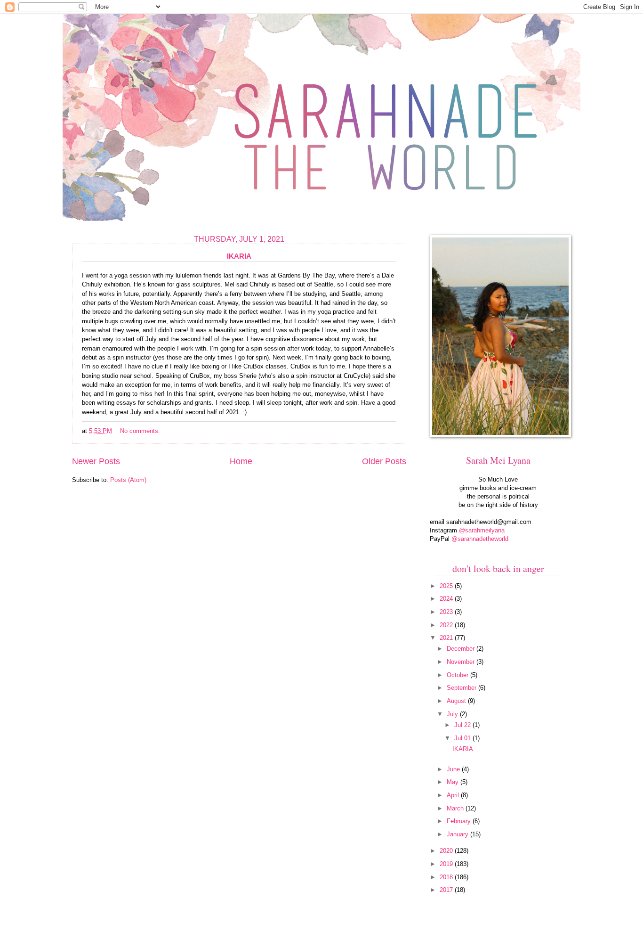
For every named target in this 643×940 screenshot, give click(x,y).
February (460, 821)
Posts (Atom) (128, 479)
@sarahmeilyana (482, 530)
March (456, 808)
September (462, 687)
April (454, 795)
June (454, 769)
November (461, 661)
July (453, 714)
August (457, 700)
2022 (447, 625)
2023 (447, 611)
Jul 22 (463, 724)
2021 (447, 637)
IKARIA (239, 256)
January (458, 834)
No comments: (141, 430)
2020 (447, 850)
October (458, 674)
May (453, 781)
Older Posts (384, 461)
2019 (447, 863)
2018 (447, 877)
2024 (447, 598)
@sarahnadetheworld (479, 538)
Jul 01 (463, 738)
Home (241, 461)
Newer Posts (96, 461)
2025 (447, 585)
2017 (447, 889)
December (461, 648)
